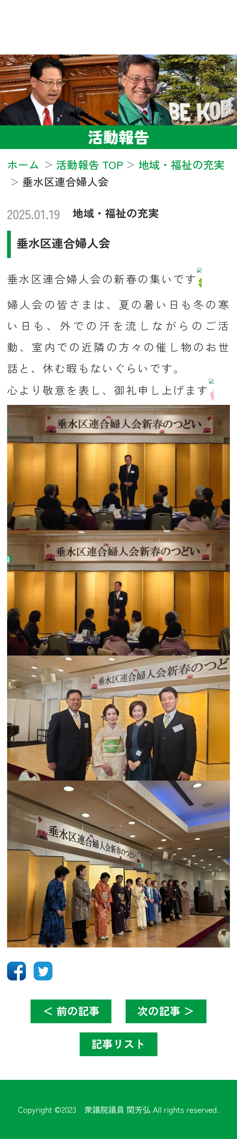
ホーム (23, 164)
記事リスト (118, 1043)
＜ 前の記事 (71, 1010)
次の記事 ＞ (165, 1010)
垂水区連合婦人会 (63, 242)
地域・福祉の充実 (116, 212)
